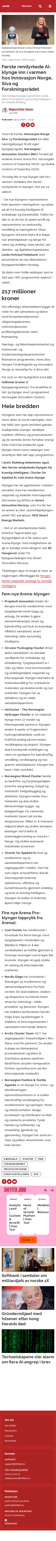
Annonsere (10, 1440)
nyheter (28, 1159)
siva (36, 1174)
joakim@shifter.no (14, 1505)
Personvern (11, 1430)
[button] (45, 1190)
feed (40, 1159)
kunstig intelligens (16, 1174)
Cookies (9, 1435)
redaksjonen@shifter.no (17, 1478)
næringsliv (11, 1159)
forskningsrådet (14, 1164)
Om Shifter (10, 1425)
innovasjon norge (15, 1169)
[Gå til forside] (5, 6)
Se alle (26, 1239)
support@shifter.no (15, 1463)
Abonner (27, 6)
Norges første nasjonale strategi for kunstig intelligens (27, 580)
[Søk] (40, 6)
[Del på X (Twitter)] (28, 125)
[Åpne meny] (50, 6)
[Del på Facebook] (23, 125)
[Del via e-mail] (32, 125)
